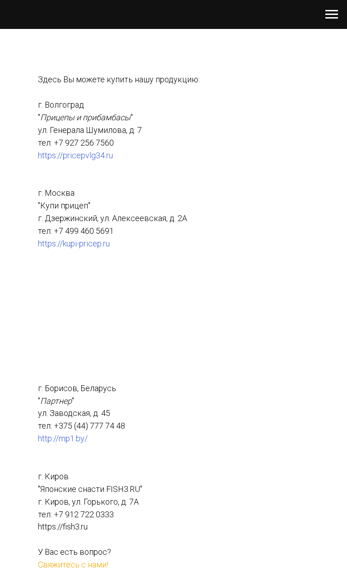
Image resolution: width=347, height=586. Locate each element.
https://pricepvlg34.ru (75, 155)
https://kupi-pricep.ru (74, 243)
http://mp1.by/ (63, 438)
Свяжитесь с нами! (73, 564)
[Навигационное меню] (331, 14)
